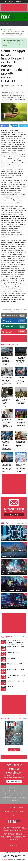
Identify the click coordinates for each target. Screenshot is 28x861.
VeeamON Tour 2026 (8, 556)
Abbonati (21, 331)
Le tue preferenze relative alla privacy (15, 855)
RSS (14, 815)
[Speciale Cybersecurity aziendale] (14, 584)
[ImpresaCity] (7, 16)
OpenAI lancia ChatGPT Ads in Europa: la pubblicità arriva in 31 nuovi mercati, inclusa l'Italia (20, 360)
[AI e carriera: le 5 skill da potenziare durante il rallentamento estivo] (21, 435)
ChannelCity (18, 1)
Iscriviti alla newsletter (14, 781)
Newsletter (6, 23)
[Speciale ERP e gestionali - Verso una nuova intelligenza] (14, 567)
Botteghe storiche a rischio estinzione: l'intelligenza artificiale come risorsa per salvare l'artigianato (6, 402)
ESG (25, 122)
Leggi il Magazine (14, 750)
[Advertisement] (14, 757)
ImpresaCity (22, 791)
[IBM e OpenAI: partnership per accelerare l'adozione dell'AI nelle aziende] (21, 371)
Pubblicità (22, 811)
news (9, 29)
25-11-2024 (20, 85)
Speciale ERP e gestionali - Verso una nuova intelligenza (13, 572)
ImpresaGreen (6, 797)
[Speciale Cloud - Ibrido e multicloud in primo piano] (14, 601)
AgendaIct (14, 800)
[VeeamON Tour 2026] (14, 550)
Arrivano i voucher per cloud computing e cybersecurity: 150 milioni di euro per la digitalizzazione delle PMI (20, 467)
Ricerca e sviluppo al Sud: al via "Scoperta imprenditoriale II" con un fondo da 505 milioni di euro (6, 360)
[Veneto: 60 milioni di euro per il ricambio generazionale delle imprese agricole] (21, 392)
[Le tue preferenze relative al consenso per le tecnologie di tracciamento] (20, 859)
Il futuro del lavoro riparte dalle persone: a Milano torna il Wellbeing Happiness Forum (20, 422)
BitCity (5, 791)
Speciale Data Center (8, 539)
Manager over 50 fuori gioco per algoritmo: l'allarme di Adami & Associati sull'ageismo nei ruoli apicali (7, 424)
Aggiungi (22, 320)
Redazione (6, 811)
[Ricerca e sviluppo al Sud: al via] (7, 351)
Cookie (11, 845)
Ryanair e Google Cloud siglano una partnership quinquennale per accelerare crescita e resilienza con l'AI (6, 445)
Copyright (14, 811)
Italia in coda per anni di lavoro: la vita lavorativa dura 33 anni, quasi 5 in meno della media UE (7, 381)
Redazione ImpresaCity (9, 85)
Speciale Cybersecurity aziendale (12, 590)
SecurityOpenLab (10, 794)
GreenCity (20, 794)
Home (5, 29)
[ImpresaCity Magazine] (14, 733)
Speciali (12, 807)
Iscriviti (22, 315)
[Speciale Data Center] (14, 533)
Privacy (17, 845)
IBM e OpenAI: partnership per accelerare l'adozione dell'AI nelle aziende (20, 380)
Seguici (22, 326)
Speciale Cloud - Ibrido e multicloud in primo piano (13, 606)
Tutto (25, 637)
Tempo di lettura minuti (7, 88)
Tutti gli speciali (22, 523)
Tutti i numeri (22, 718)
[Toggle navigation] (24, 16)
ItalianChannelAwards (19, 797)
